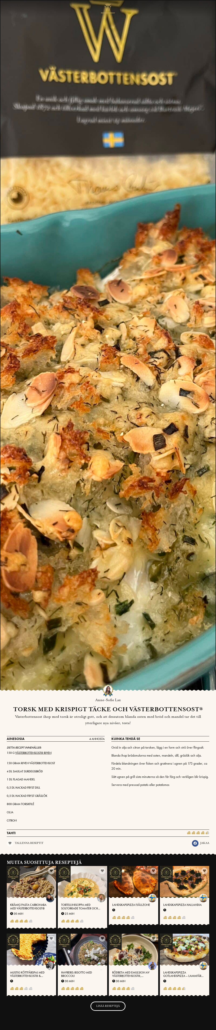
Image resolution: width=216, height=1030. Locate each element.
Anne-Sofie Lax (108, 700)
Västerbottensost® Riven (33, 753)
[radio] (188, 833)
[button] (195, 843)
